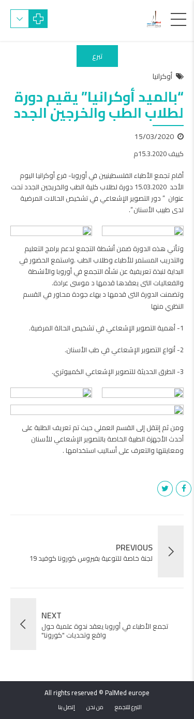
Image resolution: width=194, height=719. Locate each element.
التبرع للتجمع (128, 707)
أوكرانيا (162, 76)
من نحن (94, 707)
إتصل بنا (66, 707)
